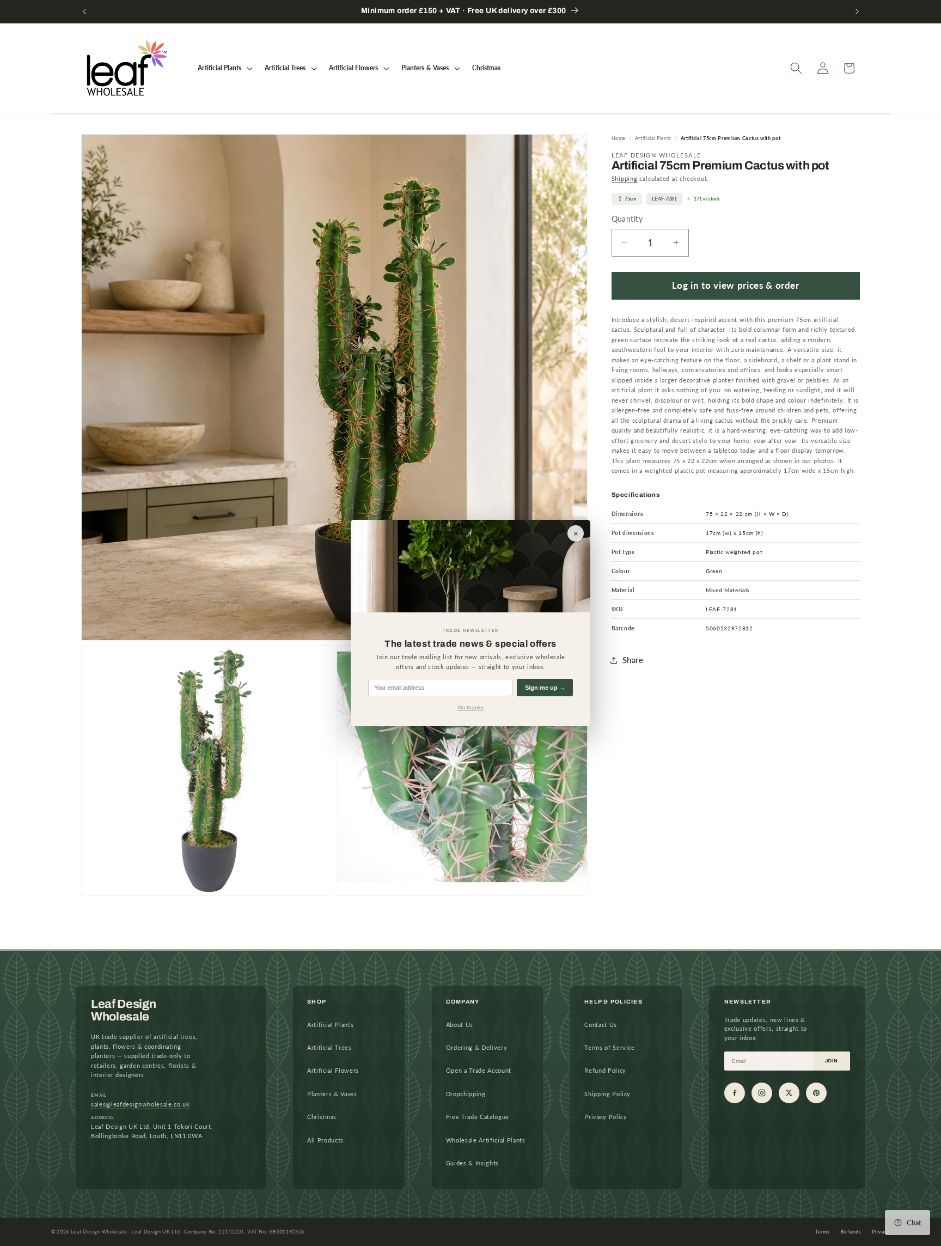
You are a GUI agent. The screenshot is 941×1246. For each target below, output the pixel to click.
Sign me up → (545, 687)
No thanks (471, 707)
